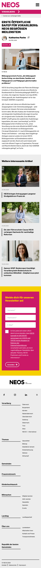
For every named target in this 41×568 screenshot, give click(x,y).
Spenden (25, 505)
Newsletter (25, 502)
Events (24, 508)
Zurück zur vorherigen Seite (12, 16)
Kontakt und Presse (28, 533)
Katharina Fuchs (17, 37)
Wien (23, 429)
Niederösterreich (27, 413)
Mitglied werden (27, 496)
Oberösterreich (27, 416)
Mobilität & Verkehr (28, 447)
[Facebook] (4, 395)
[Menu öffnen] (37, 4)
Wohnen (24, 453)
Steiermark (25, 423)
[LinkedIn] (26, 395)
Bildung (24, 444)
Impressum (22, 565)
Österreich (25, 404)
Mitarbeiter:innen (27, 530)
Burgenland (26, 407)
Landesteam (26, 527)
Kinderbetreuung (27, 450)
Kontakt (4, 565)
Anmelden (11, 365)
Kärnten (24, 410)
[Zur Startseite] (15, 4)
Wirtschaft (25, 456)
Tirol (23, 426)
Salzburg (25, 419)
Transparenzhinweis (28, 536)
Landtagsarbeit (27, 517)
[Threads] (37, 395)
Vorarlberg (8, 11)
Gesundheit (25, 441)
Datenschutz (13, 565)
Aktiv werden (26, 499)
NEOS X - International (29, 432)
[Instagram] (15, 395)
